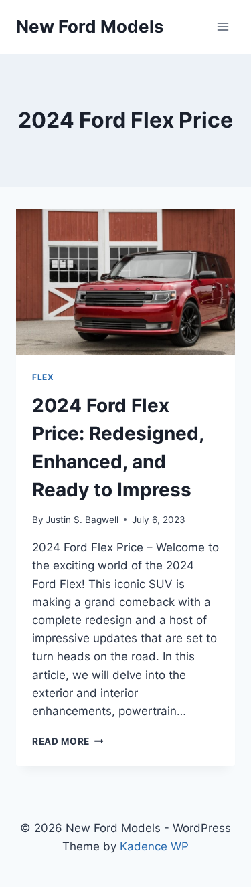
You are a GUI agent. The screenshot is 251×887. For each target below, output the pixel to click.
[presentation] (125, 282)
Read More (68, 741)
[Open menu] (222, 26)
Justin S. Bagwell (82, 519)
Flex (43, 377)
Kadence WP (154, 846)
